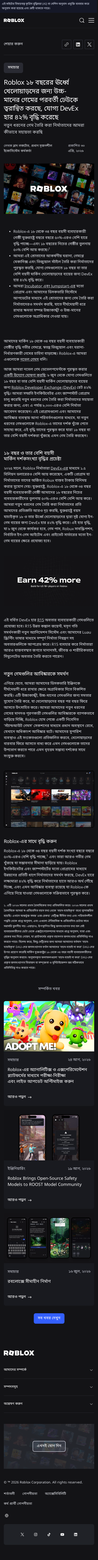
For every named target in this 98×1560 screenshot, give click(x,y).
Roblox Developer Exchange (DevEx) (43, 387)
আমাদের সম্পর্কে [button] (15, 1370)
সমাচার (13, 67)
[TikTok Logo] (49, 1534)
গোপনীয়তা (29, 1494)
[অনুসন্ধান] (82, 20)
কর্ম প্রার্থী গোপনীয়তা (18, 1504)
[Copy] (66, 44)
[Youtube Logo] (62, 1534)
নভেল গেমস (29, 359)
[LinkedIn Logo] (75, 1534)
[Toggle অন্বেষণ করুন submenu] (91, 1404)
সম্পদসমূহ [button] (11, 1387)
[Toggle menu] (91, 20)
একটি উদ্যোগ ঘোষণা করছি (24, 375)
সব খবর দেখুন (49, 1318)
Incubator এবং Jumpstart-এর (49, 286)
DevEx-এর (59, 468)
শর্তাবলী (9, 1494)
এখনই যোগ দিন (49, 1446)
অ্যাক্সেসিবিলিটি (55, 1494)
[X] (89, 44)
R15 (40, 620)
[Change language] (7, 1515)
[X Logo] (22, 1534)
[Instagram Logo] (36, 1534)
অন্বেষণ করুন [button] (13, 1404)
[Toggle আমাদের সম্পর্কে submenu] (91, 1370)
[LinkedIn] (78, 44)
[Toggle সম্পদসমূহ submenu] (91, 1387)
